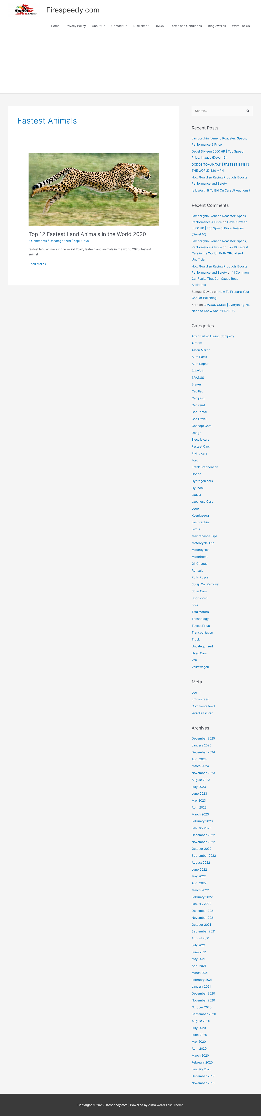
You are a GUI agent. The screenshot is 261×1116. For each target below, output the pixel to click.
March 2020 (200, 1055)
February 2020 (202, 1062)
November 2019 (203, 1083)
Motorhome (200, 557)
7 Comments (38, 241)
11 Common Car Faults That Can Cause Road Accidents (220, 279)
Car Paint (198, 405)
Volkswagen (200, 667)
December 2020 (203, 993)
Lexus (196, 529)
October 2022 (201, 849)
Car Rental (199, 412)
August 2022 (201, 862)
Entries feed (200, 699)
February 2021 (202, 980)
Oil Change (200, 564)
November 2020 (203, 1000)
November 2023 (203, 773)
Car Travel (199, 419)
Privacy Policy (76, 26)
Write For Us (241, 26)
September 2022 (204, 856)
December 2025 (203, 738)
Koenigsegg (200, 515)
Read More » (38, 264)
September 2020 (204, 1014)
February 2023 (202, 821)
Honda (196, 474)
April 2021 (199, 966)
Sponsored (200, 598)
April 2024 (199, 759)
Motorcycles (200, 550)
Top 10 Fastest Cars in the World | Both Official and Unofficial (220, 253)
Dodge (196, 433)
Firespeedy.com (73, 10)
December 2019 (203, 1076)
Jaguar (196, 495)
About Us (98, 26)
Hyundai (197, 488)
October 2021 (201, 925)
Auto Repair (200, 364)
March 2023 (200, 814)
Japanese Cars (202, 501)
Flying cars (199, 453)
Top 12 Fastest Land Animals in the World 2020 (87, 234)
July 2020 (199, 1028)
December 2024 (203, 752)
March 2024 (200, 766)
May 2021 (198, 959)
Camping (198, 398)
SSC (195, 605)
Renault (197, 570)
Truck (196, 639)
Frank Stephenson (205, 467)
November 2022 (203, 842)
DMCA (159, 26)
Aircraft (197, 343)
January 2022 (201, 904)
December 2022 (203, 835)
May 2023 (199, 800)
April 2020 (199, 1048)
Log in (196, 692)
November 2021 (203, 918)
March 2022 (200, 890)
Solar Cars (199, 591)
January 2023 (201, 828)
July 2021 (198, 945)
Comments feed (203, 706)
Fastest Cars (201, 446)
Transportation (202, 632)
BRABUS (198, 378)
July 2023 (199, 787)
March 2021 (200, 973)
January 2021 (201, 986)
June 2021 (199, 952)
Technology (200, 619)
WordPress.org (202, 713)
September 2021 (204, 931)
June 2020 (199, 1035)
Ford (195, 460)
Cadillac (197, 391)
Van (194, 660)
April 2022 (199, 883)
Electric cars (200, 439)
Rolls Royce (200, 577)
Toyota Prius (201, 626)
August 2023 (201, 780)
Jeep (195, 508)
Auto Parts (199, 357)
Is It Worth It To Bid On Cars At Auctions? (221, 190)
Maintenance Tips (204, 536)
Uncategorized (60, 241)
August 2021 (201, 938)
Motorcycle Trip (203, 543)
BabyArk (197, 371)
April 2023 (199, 807)
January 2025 (201, 745)
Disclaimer (141, 26)
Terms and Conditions (186, 26)
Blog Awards (217, 26)
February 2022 (202, 897)
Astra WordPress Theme (166, 1105)
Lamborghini (201, 522)
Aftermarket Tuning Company (213, 336)
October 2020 (201, 1007)
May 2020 (199, 1042)
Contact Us (119, 26)
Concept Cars (201, 426)
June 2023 (199, 793)
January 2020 (201, 1069)
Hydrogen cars (202, 481)
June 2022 (199, 869)
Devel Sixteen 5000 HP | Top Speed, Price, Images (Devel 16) (219, 228)
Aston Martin (201, 350)
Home (55, 26)
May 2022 (199, 876)
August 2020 (201, 1021)
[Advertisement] (130, 62)
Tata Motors (200, 612)
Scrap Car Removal (205, 584)
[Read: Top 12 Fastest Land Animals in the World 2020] (94, 189)
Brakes (197, 384)
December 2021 (203, 911)
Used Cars (199, 653)
